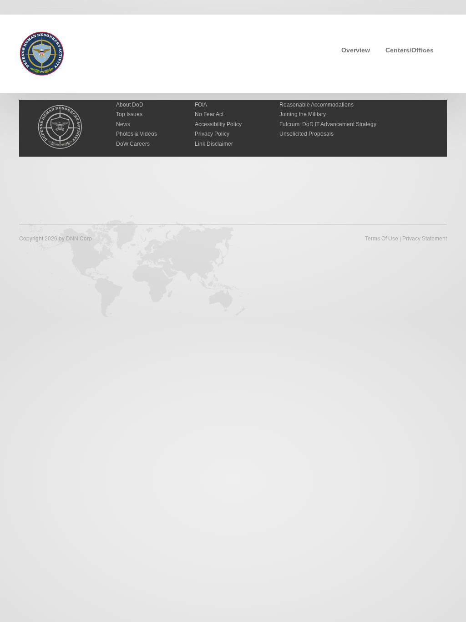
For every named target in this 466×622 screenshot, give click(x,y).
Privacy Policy (212, 134)
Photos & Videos (136, 134)
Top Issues (129, 114)
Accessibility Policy (218, 124)
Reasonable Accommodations (316, 105)
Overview (355, 50)
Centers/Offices (409, 50)
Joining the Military (302, 114)
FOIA (201, 105)
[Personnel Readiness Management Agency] (42, 53)
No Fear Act (209, 114)
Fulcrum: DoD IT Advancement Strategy (327, 124)
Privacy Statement (424, 238)
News (123, 124)
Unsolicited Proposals (306, 134)
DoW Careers (133, 144)
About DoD (129, 105)
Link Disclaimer (214, 144)
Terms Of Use (381, 238)
